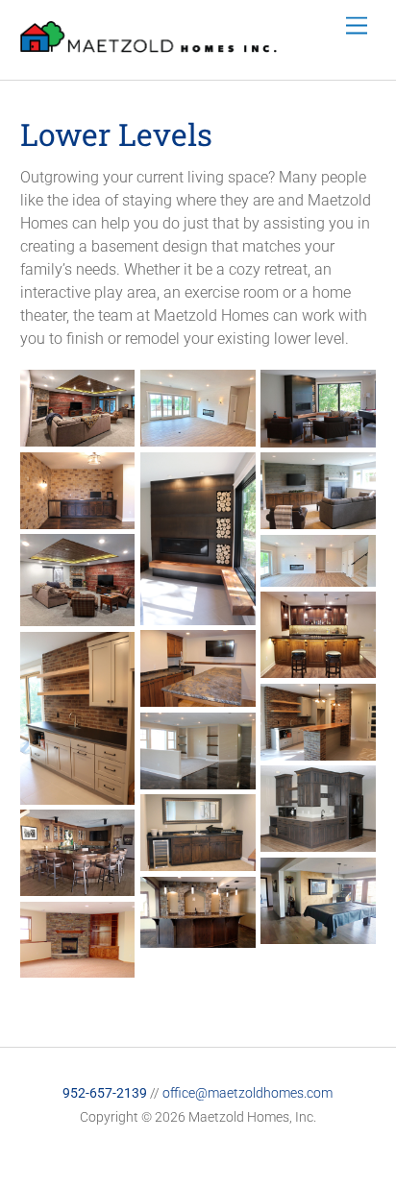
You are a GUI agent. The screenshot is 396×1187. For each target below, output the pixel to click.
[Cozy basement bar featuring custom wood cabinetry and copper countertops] (78, 884)
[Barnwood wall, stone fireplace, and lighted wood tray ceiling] (78, 434)
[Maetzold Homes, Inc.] (149, 45)
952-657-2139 (104, 1093)
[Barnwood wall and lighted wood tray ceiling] (78, 614)
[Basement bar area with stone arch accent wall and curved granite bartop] (198, 936)
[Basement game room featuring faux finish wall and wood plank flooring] (318, 932)
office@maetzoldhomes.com (247, 1093)
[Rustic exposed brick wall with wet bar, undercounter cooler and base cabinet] (78, 517)
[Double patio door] (318, 575)
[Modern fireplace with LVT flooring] (198, 434)
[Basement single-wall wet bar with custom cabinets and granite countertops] (198, 859)
